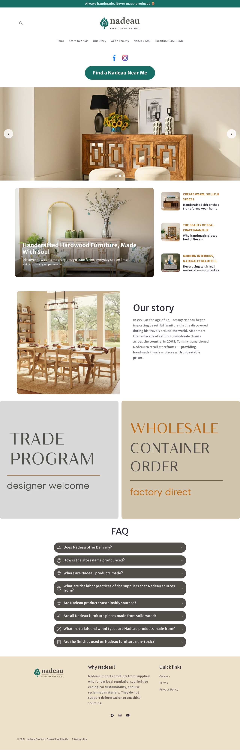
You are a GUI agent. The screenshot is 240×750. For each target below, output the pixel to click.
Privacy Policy (168, 689)
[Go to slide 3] (124, 176)
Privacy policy (79, 739)
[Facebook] (113, 59)
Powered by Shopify (57, 739)
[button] (21, 23)
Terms (163, 683)
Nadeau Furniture (36, 739)
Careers (164, 676)
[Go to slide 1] (116, 176)
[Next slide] (231, 133)
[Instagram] (125, 58)
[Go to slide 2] (120, 176)
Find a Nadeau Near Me (120, 73)
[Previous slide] (8, 133)
